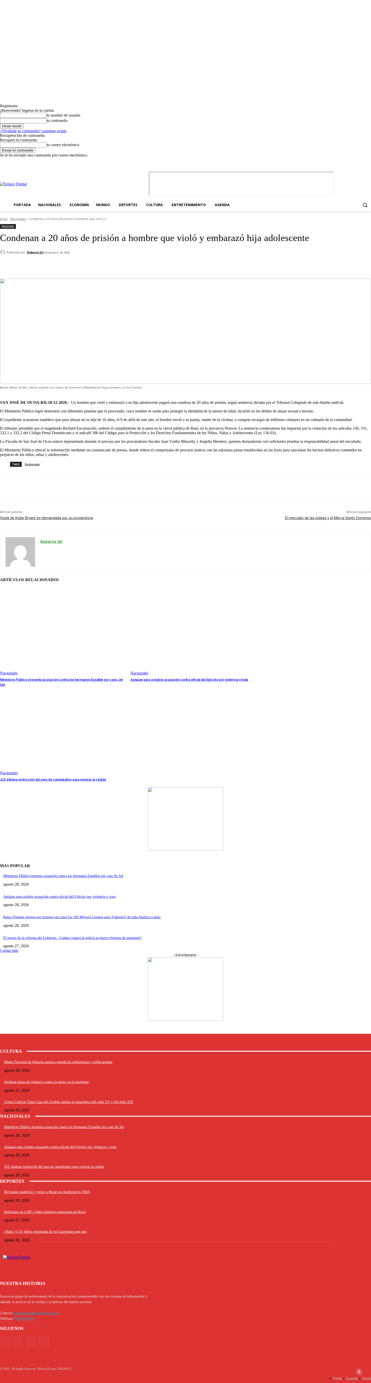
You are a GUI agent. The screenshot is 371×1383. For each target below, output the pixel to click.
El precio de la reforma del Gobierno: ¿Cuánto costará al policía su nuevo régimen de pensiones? (72, 938)
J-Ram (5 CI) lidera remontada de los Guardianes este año (45, 1232)
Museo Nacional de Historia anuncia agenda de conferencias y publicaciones (58, 1062)
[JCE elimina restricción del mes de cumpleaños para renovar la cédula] (62, 731)
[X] (361, 161)
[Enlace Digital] (55, 184)
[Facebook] (347, 161)
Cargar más (9, 950)
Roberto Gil (35, 252)
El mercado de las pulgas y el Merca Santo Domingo (328, 518)
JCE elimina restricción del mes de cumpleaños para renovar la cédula (53, 779)
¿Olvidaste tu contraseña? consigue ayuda (33, 131)
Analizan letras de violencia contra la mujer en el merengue (46, 1082)
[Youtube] (368, 161)
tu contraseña (57, 120)
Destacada (32, 464)
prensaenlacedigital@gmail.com (36, 1313)
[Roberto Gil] (3, 252)
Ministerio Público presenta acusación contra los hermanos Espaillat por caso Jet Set (63, 876)
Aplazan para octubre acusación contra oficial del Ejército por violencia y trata (189, 680)
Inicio (4, 219)
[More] (251, 265)
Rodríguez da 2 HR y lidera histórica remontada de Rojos (45, 1212)
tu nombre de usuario (63, 115)
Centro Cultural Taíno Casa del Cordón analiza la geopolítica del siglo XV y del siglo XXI (68, 1102)
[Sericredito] (185, 849)
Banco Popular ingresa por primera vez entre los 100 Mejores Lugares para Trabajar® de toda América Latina (82, 917)
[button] (365, 205)
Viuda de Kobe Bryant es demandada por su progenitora (46, 518)
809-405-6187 (25, 1319)
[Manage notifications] (359, 1372)
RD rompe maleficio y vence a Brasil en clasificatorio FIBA (47, 1192)
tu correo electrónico (63, 145)
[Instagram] (354, 161)
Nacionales (18, 219)
